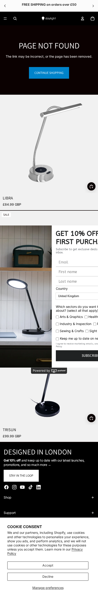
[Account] (82, 18)
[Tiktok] (30, 487)
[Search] (15, 18)
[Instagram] (14, 487)
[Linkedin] (38, 487)
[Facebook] (6, 487)
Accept (47, 565)
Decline (47, 576)
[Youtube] (22, 487)
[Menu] (5, 18)
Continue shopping (49, 73)
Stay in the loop (21, 475)
